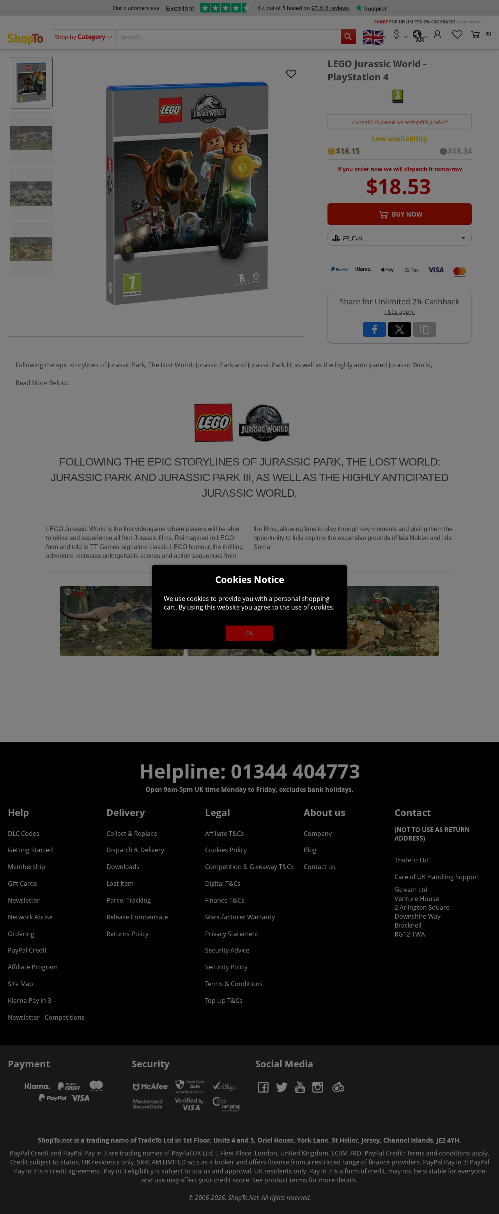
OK (249, 633)
